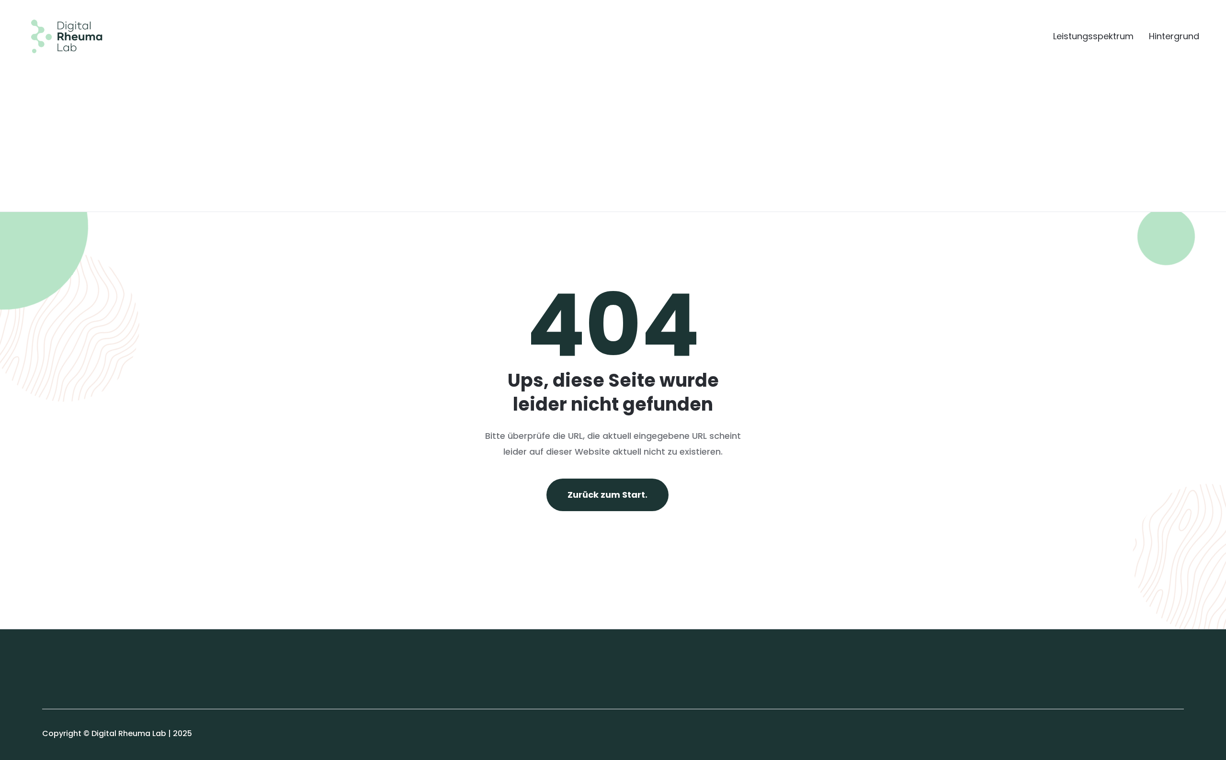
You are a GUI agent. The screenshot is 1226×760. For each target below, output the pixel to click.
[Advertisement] (613, 125)
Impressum (64, 665)
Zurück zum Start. (607, 495)
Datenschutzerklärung (85, 686)
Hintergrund (1174, 36)
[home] (59, 36)
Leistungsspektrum (1093, 36)
